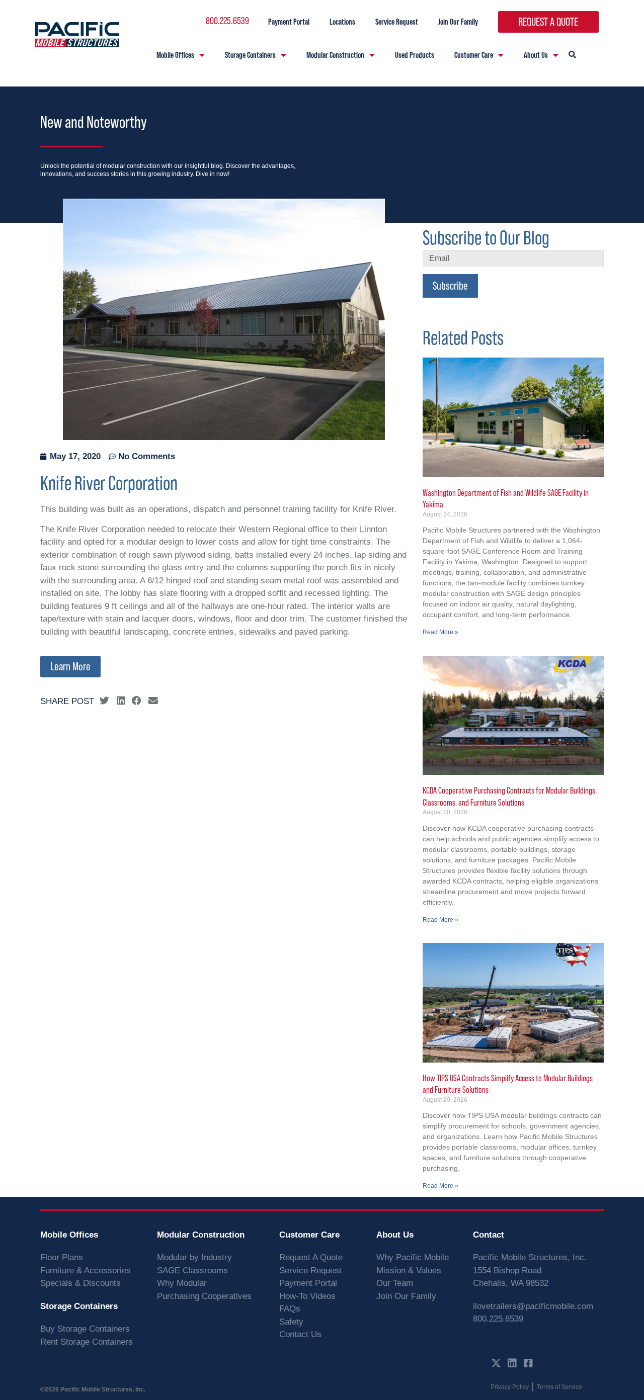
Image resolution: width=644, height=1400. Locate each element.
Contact (488, 1235)
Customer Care (473, 54)
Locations (342, 21)
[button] (105, 701)
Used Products (414, 54)
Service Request (396, 21)
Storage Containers (250, 54)
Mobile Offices (175, 54)
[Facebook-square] (528, 1363)
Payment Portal (288, 21)
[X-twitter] (496, 1363)
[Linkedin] (512, 1363)
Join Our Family (458, 21)
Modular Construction (335, 54)
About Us (536, 54)
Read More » (440, 632)
